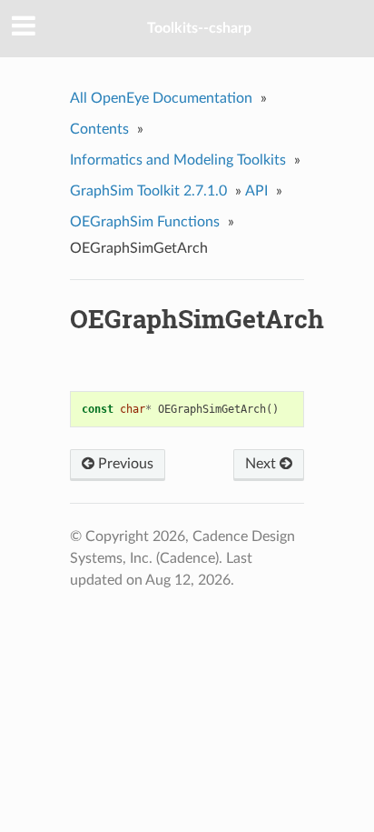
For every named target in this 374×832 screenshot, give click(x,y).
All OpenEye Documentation (161, 98)
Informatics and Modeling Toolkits (178, 160)
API (256, 191)
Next (262, 463)
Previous (123, 463)
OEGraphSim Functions (145, 222)
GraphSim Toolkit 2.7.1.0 (148, 191)
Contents (99, 129)
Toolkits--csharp (199, 28)
